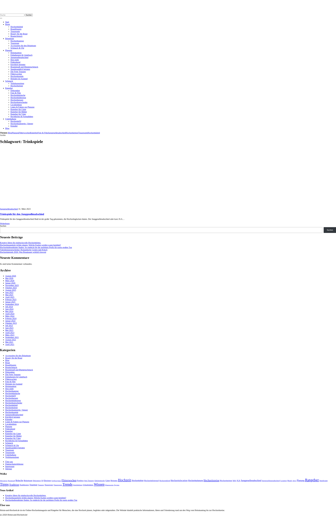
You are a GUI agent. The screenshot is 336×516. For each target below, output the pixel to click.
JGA (238, 480)
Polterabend (15, 62)
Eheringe (47, 480)
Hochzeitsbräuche (17, 95)
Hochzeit (124, 480)
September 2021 (12, 337)
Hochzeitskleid (16, 27)
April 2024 (9, 314)
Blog (7, 128)
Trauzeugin (15, 31)
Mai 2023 (9, 330)
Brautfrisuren (15, 29)
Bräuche (19, 480)
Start (7, 22)
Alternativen (3, 480)
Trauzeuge (14, 43)
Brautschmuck (16, 36)
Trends (67, 484)
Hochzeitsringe (16, 86)
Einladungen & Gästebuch (21, 55)
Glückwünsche (99, 481)
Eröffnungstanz (56, 480)
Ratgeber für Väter (18, 114)
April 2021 (9, 344)
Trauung (41, 485)
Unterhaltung (10, 119)
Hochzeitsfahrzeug (18, 98)
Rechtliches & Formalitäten (21, 116)
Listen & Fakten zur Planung (22, 107)
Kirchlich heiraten (17, 64)
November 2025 (12, 285)
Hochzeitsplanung (195, 480)
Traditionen (24, 485)
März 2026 (9, 281)
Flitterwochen (16, 74)
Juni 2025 (9, 292)
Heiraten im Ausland (19, 79)
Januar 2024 (10, 321)
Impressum (9, 466)
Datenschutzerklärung (14, 464)
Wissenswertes (109, 485)
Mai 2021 (9, 342)
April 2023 (9, 333)
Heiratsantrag (16, 53)
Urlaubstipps (88, 485)
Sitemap (8, 469)
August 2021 (10, 340)
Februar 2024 (10, 318)
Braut (7, 24)
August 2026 (10, 276)
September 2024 (12, 304)
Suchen (29, 15)
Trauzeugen (58, 485)
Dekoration (15, 90)
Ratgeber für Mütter (18, 112)
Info (234, 480)
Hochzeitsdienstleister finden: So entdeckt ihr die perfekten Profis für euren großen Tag (36, 247)
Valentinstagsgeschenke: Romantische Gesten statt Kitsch (23, 250)
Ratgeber (9, 88)
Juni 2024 (9, 309)
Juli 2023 (9, 325)
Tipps (4, 484)
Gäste (107, 480)
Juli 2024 (9, 307)
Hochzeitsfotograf (151, 480)
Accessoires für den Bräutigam (23, 46)
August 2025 (10, 290)
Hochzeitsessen (16, 100)
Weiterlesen (5, 223)
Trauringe (33, 485)
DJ (42, 481)
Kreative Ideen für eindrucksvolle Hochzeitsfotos (20, 243)
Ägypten (116, 485)
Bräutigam (9, 38)
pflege (294, 480)
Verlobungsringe (17, 83)
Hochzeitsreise (211, 480)
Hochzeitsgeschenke (18, 102)
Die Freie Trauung (18, 72)
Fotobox (80, 480)
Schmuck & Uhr (17, 48)
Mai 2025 (9, 295)
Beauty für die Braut (18, 34)
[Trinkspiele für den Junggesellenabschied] (47, 206)
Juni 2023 (9, 328)
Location (283, 481)
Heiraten (114, 480)
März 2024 (9, 316)
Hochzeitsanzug (17, 41)
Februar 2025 (10, 299)
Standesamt (323, 481)
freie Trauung (89, 481)
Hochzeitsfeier (138, 480)
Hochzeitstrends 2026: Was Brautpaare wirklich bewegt (23, 252)
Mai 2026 (9, 278)
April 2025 (9, 297)
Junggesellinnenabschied (271, 481)
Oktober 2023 (11, 323)
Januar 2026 (10, 283)
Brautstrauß (11, 480)
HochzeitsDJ (15, 121)
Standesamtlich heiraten (20, 69)
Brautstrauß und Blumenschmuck (24, 67)
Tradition (14, 484)
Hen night (14, 60)
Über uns (9, 462)
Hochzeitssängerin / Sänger (21, 124)
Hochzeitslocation (179, 480)
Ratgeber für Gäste (18, 109)
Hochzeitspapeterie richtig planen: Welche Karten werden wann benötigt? (30, 245)
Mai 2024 (9, 311)
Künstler (14, 126)
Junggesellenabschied (19, 57)
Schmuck (9, 81)
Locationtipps (16, 105)
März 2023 (9, 335)
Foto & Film (15, 93)
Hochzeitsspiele (16, 76)
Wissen (99, 484)
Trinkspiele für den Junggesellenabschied (22, 214)
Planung (8, 50)
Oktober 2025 (11, 288)
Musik (289, 481)
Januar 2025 (10, 302)
